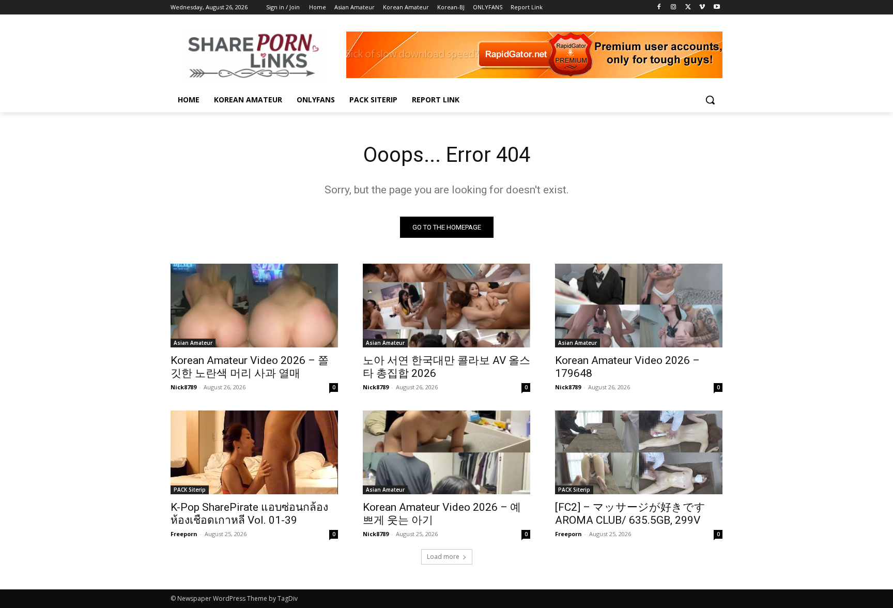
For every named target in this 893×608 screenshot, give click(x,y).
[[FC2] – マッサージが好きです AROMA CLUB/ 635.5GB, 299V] (638, 452)
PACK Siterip (190, 489)
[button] (710, 99)
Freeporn (184, 534)
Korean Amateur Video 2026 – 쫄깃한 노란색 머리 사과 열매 (250, 366)
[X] (688, 7)
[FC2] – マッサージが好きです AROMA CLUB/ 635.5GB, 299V (630, 513)
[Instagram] (674, 7)
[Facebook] (659, 7)
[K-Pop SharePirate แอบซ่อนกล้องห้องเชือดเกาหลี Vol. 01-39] (254, 452)
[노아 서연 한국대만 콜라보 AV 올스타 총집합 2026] (446, 305)
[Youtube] (716, 7)
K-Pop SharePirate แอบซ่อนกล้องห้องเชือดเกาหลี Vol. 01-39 (249, 513)
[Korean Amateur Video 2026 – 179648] (638, 305)
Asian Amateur (193, 342)
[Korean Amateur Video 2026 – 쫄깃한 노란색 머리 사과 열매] (254, 305)
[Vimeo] (702, 7)
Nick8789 (183, 387)
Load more (443, 556)
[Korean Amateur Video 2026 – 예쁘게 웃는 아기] (446, 452)
